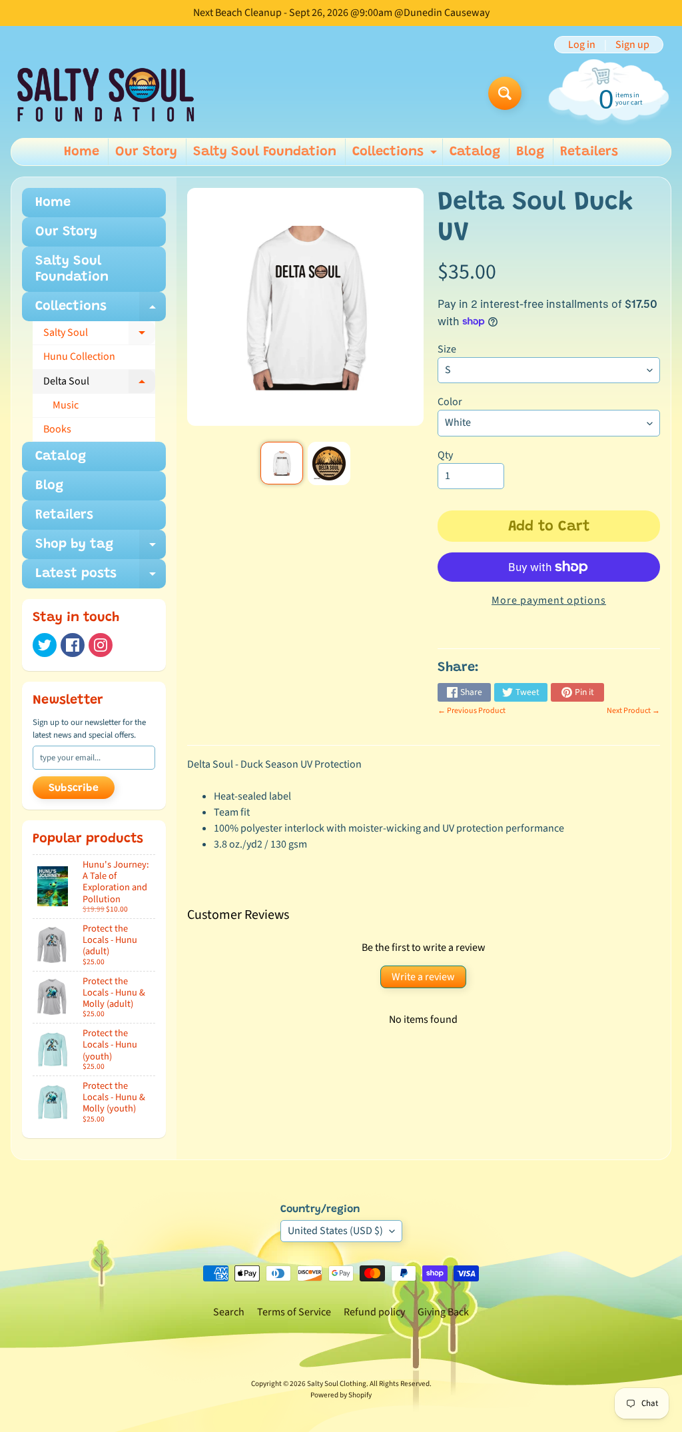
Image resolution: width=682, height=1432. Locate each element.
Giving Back (443, 1312)
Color (450, 401)
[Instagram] (101, 645)
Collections (396, 155)
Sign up (632, 44)
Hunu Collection (79, 356)
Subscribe (74, 788)
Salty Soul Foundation (264, 152)
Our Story (146, 152)
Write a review (423, 977)
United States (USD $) (335, 1230)
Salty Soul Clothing (336, 1384)
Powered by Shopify (341, 1395)
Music (66, 405)
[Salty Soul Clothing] (105, 93)
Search (228, 1312)
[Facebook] (73, 645)
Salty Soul (99, 335)
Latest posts (100, 577)
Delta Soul (99, 384)
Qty (445, 455)
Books (57, 429)
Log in (581, 44)
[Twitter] (45, 645)
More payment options (549, 600)
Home (81, 152)
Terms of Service (294, 1312)
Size (447, 349)
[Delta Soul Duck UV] (281, 463)
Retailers (589, 152)
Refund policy (374, 1312)
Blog (530, 152)
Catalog (475, 152)
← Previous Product (472, 710)
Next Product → (633, 710)
